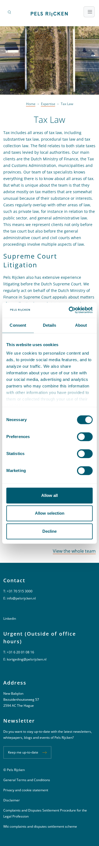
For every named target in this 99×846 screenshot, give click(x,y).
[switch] (85, 436)
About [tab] (81, 325)
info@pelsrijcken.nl (21, 598)
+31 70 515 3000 (19, 591)
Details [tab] (49, 325)
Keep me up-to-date (23, 752)
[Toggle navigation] (89, 11)
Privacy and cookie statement (25, 790)
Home (30, 104)
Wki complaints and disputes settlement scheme (40, 826)
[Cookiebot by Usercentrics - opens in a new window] (70, 310)
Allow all (49, 495)
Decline (49, 531)
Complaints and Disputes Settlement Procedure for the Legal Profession (45, 813)
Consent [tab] (18, 325)
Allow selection (49, 513)
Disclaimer (11, 800)
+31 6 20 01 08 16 (20, 652)
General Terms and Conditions (26, 780)
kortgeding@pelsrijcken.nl (26, 659)
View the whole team (74, 551)
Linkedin (9, 618)
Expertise (48, 104)
